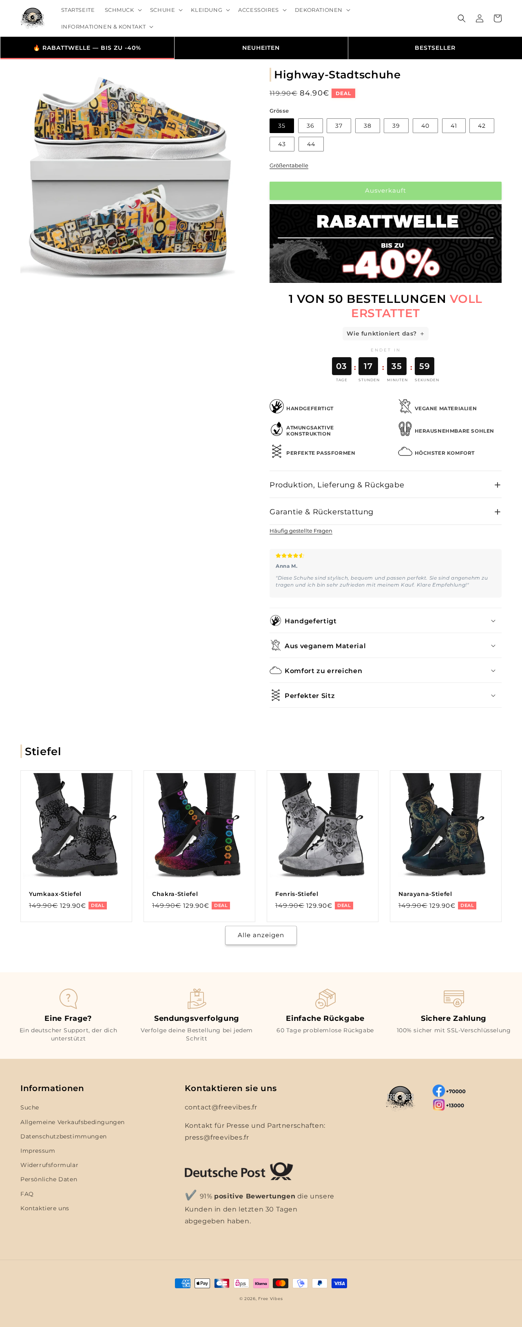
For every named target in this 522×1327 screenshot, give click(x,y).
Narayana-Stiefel (425, 894)
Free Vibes (270, 1298)
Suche (29, 1107)
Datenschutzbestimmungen (63, 1136)
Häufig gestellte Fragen (301, 530)
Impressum (37, 1150)
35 (281, 125)
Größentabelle (289, 165)
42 (482, 125)
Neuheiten (261, 47)
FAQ (27, 1194)
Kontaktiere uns (44, 1208)
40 (425, 125)
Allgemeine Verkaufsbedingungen (72, 1122)
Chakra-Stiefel (175, 894)
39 (396, 125)
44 (311, 144)
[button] (122, 10)
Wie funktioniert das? (382, 333)
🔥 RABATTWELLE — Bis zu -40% (87, 47)
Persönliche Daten (48, 1179)
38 (368, 125)
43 (282, 144)
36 (310, 125)
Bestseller (435, 47)
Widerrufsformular (49, 1165)
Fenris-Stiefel (296, 894)
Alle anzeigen (261, 935)
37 (339, 125)
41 (454, 125)
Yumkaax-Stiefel (55, 894)
